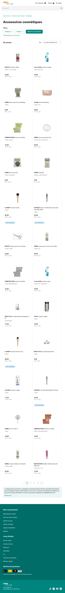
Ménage (5, 531)
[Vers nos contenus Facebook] (57, 589)
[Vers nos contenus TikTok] (50, 589)
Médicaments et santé (9, 514)
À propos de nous (8, 544)
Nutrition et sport (7, 521)
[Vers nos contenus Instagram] (54, 589)
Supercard (6, 547)
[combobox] (30, 8)
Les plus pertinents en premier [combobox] (52, 42)
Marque (19, 31)
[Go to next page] (41, 483)
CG (4, 554)
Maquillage (29, 16)
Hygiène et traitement (9, 528)
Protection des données (9, 558)
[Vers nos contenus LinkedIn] (61, 589)
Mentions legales (8, 561)
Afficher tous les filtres (34, 31)
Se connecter (39, 3)
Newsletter (6, 551)
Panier (50, 3)
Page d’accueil (6, 16)
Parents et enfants (8, 524)
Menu (60, 3)
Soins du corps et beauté (18, 16)
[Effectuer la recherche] (61, 8)
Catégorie (8, 31)
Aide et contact (7, 540)
